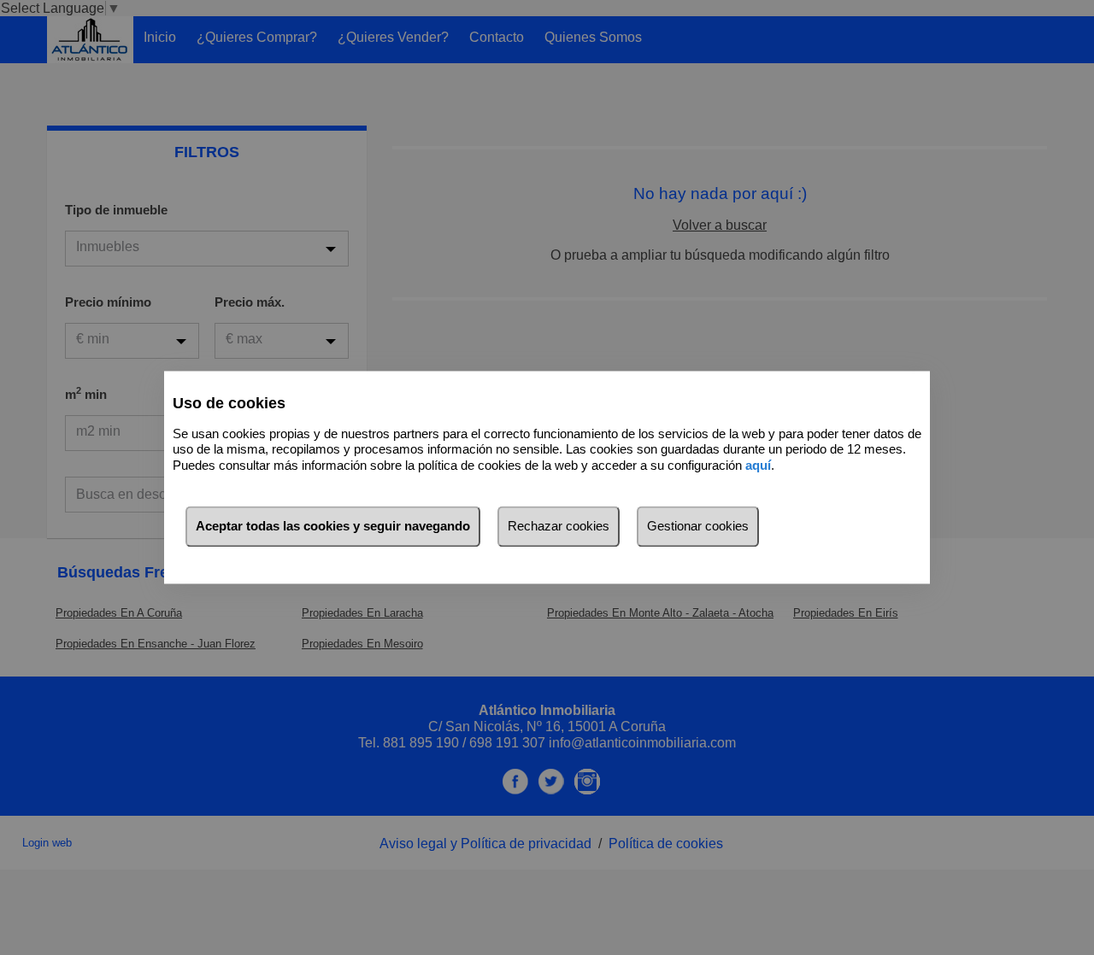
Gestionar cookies (698, 526)
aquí (758, 465)
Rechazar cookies (558, 526)
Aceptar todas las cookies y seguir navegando (333, 526)
